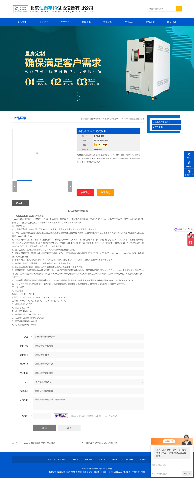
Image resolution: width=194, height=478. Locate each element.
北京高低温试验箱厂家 (97, 68)
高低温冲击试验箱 (163, 122)
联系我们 (171, 22)
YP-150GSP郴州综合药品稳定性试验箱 (37, 443)
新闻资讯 (86, 22)
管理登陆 (141, 472)
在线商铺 (150, 22)
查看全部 (159, 127)
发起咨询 (186, 474)
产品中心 (65, 22)
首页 (91, 119)
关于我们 (43, 22)
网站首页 (22, 22)
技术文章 (107, 22)
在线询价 (85, 192)
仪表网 (134, 472)
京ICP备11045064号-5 (102, 472)
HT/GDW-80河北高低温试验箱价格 (101, 443)
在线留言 (129, 22)
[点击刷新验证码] (61, 415)
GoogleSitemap (116, 472)
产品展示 (74, 459)
